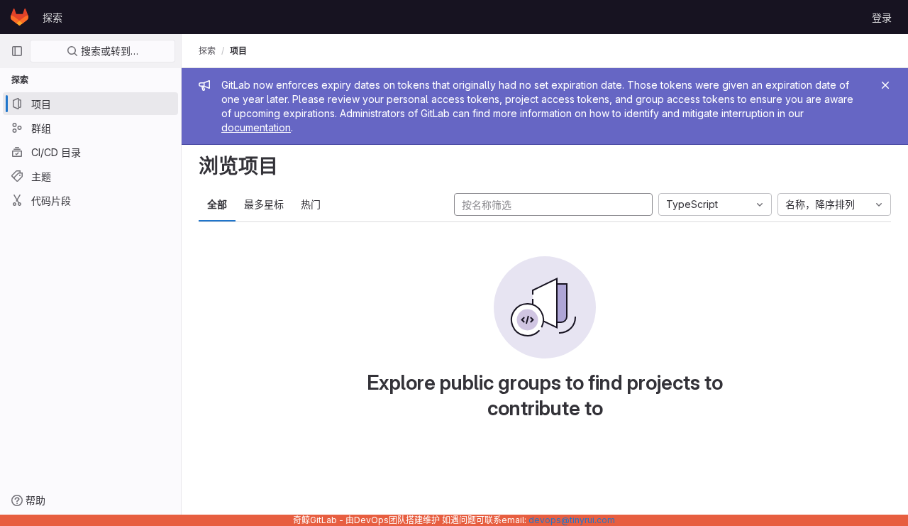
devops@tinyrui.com (571, 520)
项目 (238, 50)
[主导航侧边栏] (17, 51)
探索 (52, 17)
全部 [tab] (217, 204)
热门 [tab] (311, 204)
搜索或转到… (108, 51)
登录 (882, 17)
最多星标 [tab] (264, 204)
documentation (256, 127)
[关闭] (885, 85)
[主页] (19, 17)
